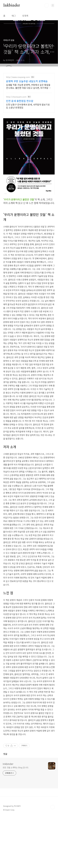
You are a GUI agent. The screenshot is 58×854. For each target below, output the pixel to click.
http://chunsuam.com (16, 97)
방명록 (25, 15)
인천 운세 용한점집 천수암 (19, 100)
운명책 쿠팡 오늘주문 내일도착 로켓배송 (27, 81)
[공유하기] (11, 746)
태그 (14, 15)
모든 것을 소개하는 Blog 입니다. (16, 767)
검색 (47, 5)
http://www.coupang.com (18, 77)
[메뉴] (53, 5)
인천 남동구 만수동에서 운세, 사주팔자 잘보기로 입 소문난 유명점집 (28, 106)
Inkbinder (11, 5)
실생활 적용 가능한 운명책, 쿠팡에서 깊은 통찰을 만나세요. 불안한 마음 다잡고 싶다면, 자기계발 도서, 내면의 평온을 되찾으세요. (28, 86)
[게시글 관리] (15, 746)
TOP (52, 807)
